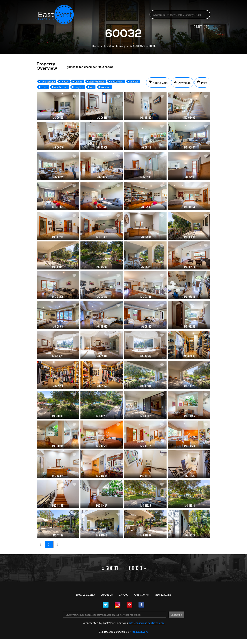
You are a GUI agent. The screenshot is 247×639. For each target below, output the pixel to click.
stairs (44, 87)
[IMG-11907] (145, 524)
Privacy (123, 594)
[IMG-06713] (145, 136)
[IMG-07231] (189, 166)
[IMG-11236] (189, 464)
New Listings (163, 594)
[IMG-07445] (101, 196)
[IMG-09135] (145, 315)
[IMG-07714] (58, 226)
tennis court (61, 87)
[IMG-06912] (58, 166)
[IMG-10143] (58, 405)
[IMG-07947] (145, 226)
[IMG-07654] (189, 196)
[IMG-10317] (145, 405)
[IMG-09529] (145, 345)
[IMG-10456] (189, 405)
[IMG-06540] (58, 136)
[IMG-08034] (189, 226)
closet (64, 81)
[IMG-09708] (58, 375)
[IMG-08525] (58, 285)
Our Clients (141, 594)
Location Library (114, 46)
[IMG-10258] (101, 405)
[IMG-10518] (58, 435)
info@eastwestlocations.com (147, 623)
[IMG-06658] (101, 136)
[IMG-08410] (189, 255)
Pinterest (129, 605)
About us (107, 594)
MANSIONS (137, 46)
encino (78, 81)
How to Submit (85, 594)
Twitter (105, 605)
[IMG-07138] (145, 166)
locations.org (140, 631)
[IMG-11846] (101, 524)
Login (242, 12)
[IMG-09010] (101, 315)
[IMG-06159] (58, 106)
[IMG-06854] (189, 136)
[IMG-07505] (145, 196)
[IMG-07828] (101, 226)
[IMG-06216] (101, 106)
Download (184, 82)
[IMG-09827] (101, 375)
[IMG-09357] (58, 345)
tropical (78, 87)
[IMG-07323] (58, 196)
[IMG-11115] (145, 464)
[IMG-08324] (145, 255)
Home (95, 46)
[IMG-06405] (189, 106)
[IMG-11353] (58, 494)
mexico (134, 81)
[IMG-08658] (101, 285)
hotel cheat (117, 81)
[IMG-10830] (189, 435)
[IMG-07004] (101, 166)
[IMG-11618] (189, 494)
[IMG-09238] (189, 315)
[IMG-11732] (58, 524)
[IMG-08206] (101, 255)
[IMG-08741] (145, 285)
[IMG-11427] (101, 494)
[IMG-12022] (189, 524)
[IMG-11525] (145, 494)
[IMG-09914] (145, 375)
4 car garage (48, 81)
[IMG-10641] (101, 435)
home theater (96, 81)
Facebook (141, 605)
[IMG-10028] (189, 375)
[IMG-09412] (101, 345)
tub (92, 87)
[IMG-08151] (58, 255)
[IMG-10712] (145, 435)
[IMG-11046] (101, 464)
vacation (105, 87)
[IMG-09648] (189, 345)
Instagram (117, 605)
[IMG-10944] (58, 464)
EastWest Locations (58, 14)
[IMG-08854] (189, 285)
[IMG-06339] (145, 106)
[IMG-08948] (58, 315)
